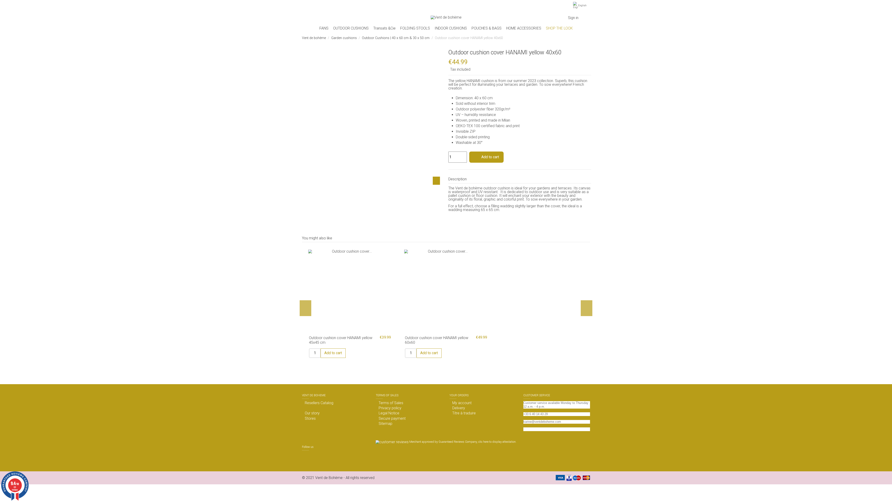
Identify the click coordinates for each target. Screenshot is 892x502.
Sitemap (385, 424)
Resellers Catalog (319, 403)
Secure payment (392, 418)
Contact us (530, 429)
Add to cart (490, 157)
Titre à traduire (464, 413)
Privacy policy (390, 408)
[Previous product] (583, 38)
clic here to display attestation (497, 441)
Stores (310, 418)
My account (462, 403)
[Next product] (588, 38)
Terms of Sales (391, 403)
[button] (351, 28)
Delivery (458, 408)
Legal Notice (389, 413)
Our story (312, 413)
